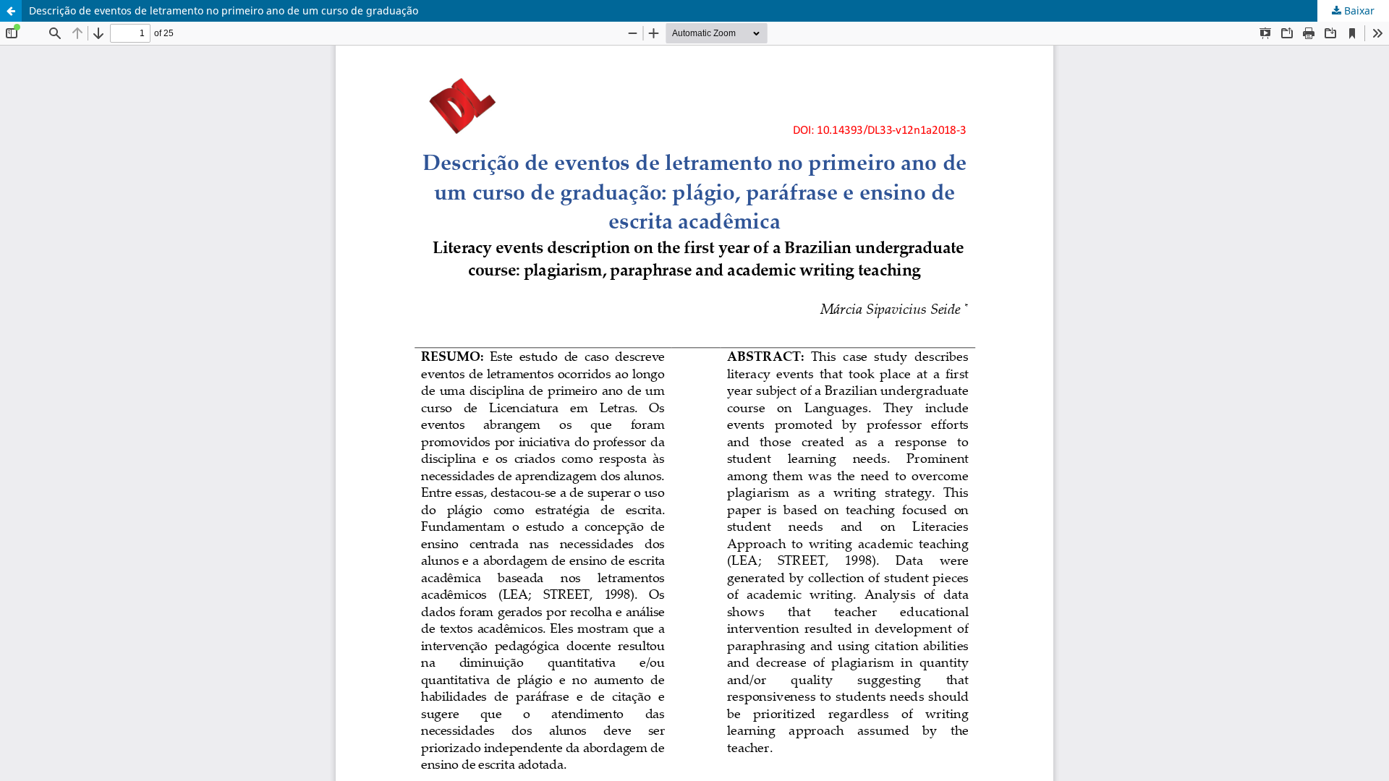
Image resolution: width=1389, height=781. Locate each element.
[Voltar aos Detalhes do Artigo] (11, 11)
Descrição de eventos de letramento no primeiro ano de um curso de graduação (223, 10)
